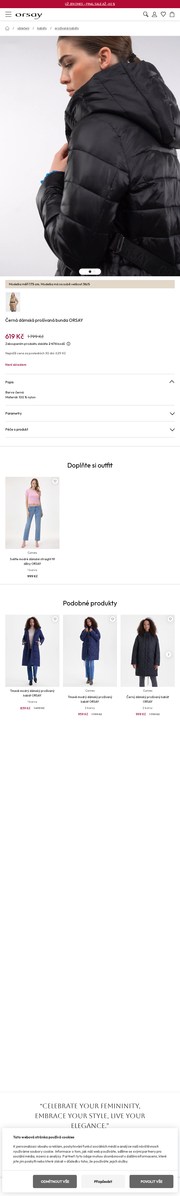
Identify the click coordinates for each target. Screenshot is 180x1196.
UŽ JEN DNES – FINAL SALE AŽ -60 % (90, 4)
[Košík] (172, 14)
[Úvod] (7, 28)
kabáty (42, 28)
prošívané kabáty (67, 28)
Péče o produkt (16, 429)
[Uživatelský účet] (154, 14)
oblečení (23, 28)
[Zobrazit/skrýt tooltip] (68, 343)
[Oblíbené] (163, 14)
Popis (9, 382)
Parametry (13, 413)
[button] (90, 271)
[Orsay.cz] (29, 14)
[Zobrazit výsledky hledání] (145, 14)
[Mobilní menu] (8, 14)
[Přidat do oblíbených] (55, 481)
